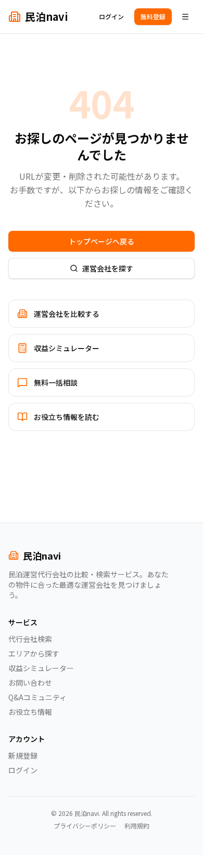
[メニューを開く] (185, 16)
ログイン (111, 16)
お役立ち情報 (30, 712)
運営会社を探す (107, 268)
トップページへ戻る (101, 241)
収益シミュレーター (41, 668)
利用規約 (136, 826)
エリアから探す (33, 653)
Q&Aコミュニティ (37, 697)
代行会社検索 (30, 639)
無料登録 (153, 16)
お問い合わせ (30, 682)
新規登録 (22, 755)
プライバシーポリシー (85, 826)
